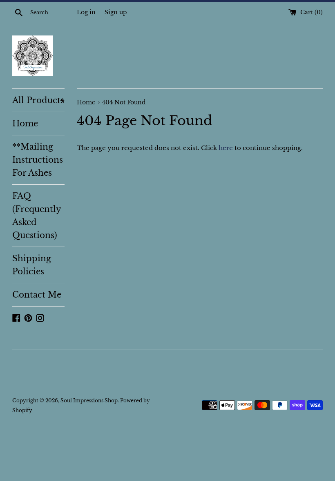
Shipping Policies (31, 265)
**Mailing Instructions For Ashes (37, 160)
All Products (38, 100)
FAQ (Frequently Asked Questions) (36, 215)
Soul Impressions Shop (89, 400)
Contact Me (36, 295)
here (226, 148)
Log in (86, 12)
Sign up (116, 12)
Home (25, 123)
